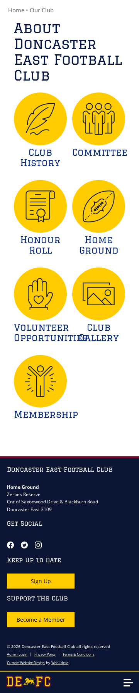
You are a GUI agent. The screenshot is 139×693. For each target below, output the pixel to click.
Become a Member (41, 619)
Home (16, 10)
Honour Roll (40, 244)
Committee (99, 152)
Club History (40, 157)
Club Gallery (99, 332)
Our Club (42, 10)
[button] (131, 686)
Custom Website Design (26, 662)
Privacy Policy (45, 654)
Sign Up (41, 581)
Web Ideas (59, 662)
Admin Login (17, 654)
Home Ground (99, 244)
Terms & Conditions (78, 654)
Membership (46, 414)
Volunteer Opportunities (51, 332)
